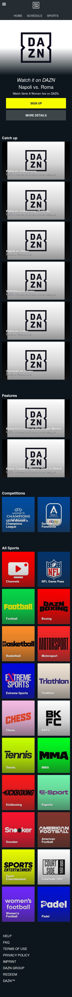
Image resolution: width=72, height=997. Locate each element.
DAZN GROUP (13, 968)
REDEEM (10, 974)
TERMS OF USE (15, 948)
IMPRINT (9, 961)
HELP (7, 936)
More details (36, 115)
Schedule (34, 15)
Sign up (36, 103)
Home (18, 15)
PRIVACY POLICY (16, 955)
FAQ (6, 942)
